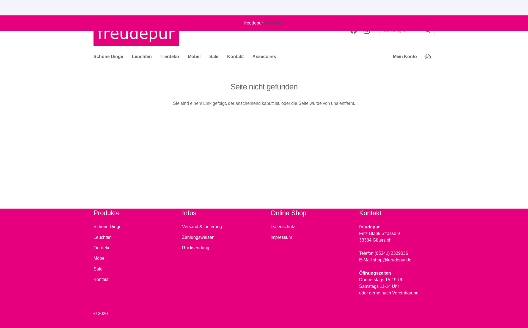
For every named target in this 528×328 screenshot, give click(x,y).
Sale (98, 269)
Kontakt (101, 279)
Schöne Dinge (108, 226)
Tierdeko (102, 247)
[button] (126, 57)
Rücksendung (195, 247)
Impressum (281, 237)
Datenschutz (283, 226)
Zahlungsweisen (198, 237)
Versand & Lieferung (202, 226)
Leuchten (103, 237)
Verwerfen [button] (274, 23)
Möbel (100, 258)
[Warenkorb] (428, 57)
